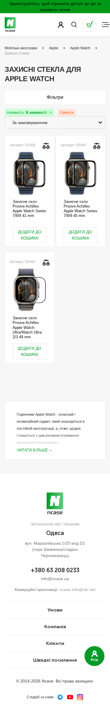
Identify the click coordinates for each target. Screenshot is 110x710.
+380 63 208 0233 (55, 570)
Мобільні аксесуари (21, 48)
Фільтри (55, 97)
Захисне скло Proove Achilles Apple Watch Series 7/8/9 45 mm (80, 208)
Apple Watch (80, 48)
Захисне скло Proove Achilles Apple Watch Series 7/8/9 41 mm (29, 208)
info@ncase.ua (55, 578)
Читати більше (32, 450)
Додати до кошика (29, 235)
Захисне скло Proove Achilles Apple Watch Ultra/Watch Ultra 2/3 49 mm (27, 327)
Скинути (67, 113)
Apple (53, 48)
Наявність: (26, 113)
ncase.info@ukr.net (77, 589)
